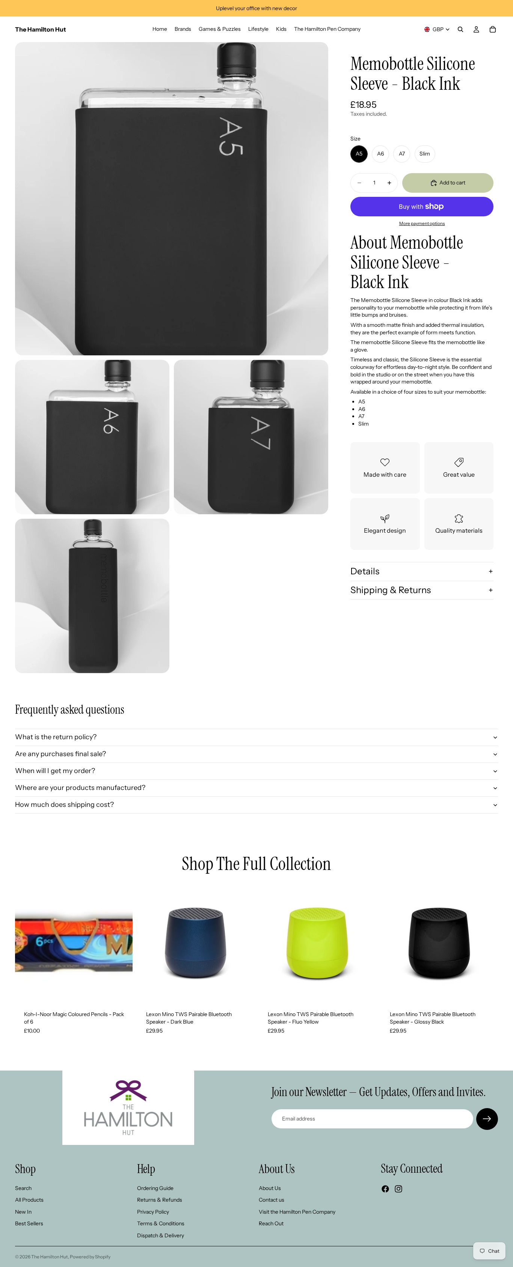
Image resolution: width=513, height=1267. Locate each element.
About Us (270, 1187)
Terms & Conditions (160, 1223)
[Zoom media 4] (92, 596)
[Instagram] (398, 1188)
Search (23, 1187)
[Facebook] (385, 1188)
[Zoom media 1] (171, 198)
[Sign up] (487, 1119)
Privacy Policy (153, 1211)
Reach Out (271, 1223)
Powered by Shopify (90, 1256)
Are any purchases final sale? (60, 754)
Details (364, 571)
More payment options (422, 224)
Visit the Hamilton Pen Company (297, 1211)
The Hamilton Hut (49, 1256)
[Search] (460, 29)
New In (23, 1211)
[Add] (121, 990)
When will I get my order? (55, 771)
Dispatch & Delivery (160, 1235)
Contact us (271, 1199)
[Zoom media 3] (251, 437)
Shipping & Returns (390, 589)
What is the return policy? (56, 737)
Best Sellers (29, 1223)
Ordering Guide (155, 1187)
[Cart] (492, 29)
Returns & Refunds (159, 1199)
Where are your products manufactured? (80, 788)
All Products (29, 1199)
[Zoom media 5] (251, 596)
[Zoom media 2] (92, 437)
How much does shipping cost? (64, 804)
